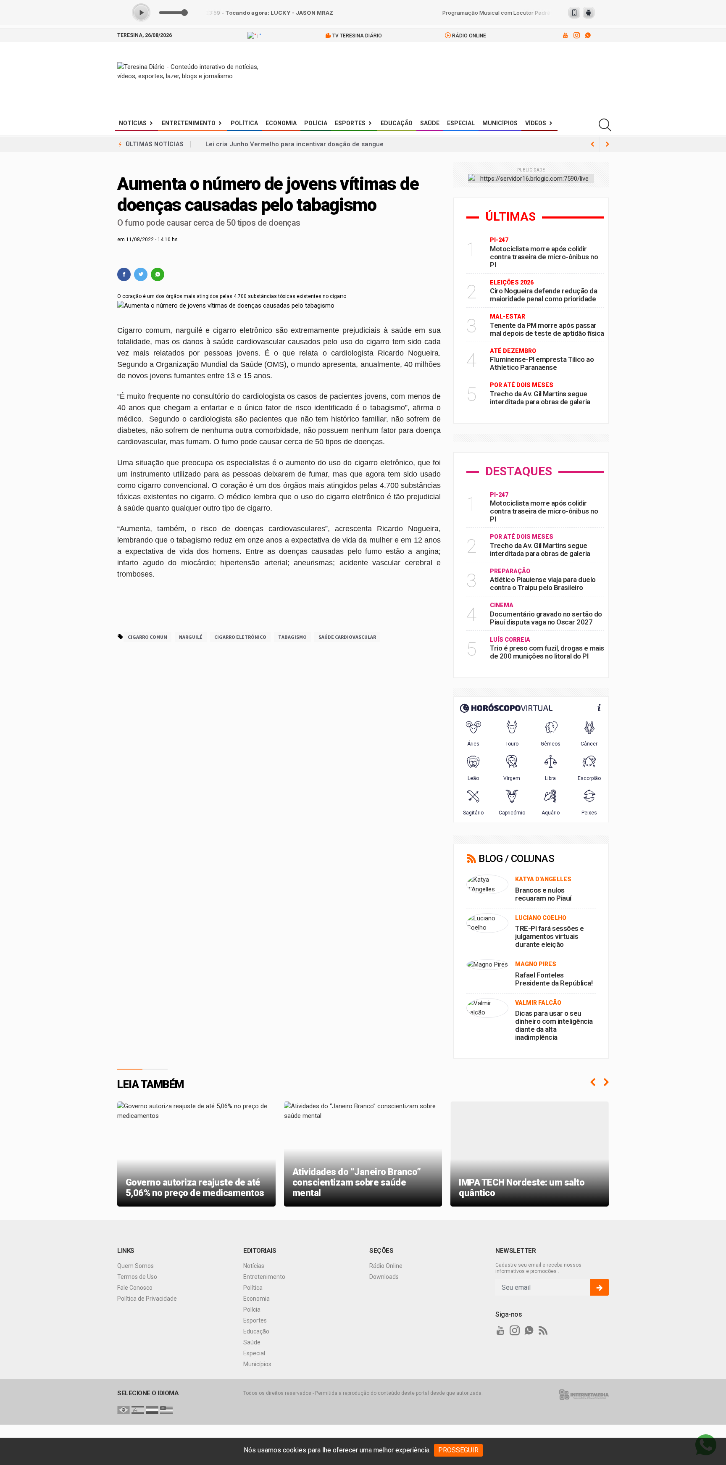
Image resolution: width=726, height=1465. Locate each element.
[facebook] (124, 274)
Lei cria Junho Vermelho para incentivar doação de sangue (294, 144)
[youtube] (565, 35)
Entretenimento (189, 123)
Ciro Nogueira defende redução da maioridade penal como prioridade (543, 295)
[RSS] (543, 1330)
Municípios (500, 123)
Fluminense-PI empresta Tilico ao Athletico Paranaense (542, 363)
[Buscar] (605, 125)
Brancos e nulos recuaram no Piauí (543, 894)
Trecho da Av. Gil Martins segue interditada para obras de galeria (540, 398)
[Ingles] (166, 1409)
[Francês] (152, 1409)
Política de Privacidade (147, 1298)
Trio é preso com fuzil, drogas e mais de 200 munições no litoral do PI (547, 652)
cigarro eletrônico (240, 637)
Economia (281, 123)
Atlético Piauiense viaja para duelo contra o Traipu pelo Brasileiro (543, 583)
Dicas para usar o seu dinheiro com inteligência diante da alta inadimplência (554, 1025)
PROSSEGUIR (458, 1450)
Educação (397, 123)
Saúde (429, 123)
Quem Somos (135, 1265)
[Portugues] (123, 1409)
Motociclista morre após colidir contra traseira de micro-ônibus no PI (544, 257)
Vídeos (535, 123)
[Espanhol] (138, 1409)
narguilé (191, 637)
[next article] (592, 144)
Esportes (350, 123)
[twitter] (140, 274)
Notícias (133, 123)
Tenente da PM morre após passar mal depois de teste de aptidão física (547, 329)
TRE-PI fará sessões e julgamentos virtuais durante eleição (549, 936)
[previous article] (607, 144)
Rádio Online (468, 36)
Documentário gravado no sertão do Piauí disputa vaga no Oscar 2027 (546, 618)
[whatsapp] (587, 35)
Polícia (315, 123)
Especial (461, 123)
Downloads (384, 1276)
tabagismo (292, 637)
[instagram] (576, 35)
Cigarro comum (147, 637)
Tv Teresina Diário (356, 36)
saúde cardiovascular (347, 637)
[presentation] (593, 1082)
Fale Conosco (135, 1287)
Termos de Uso (137, 1276)
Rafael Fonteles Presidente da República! (553, 979)
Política (244, 123)
